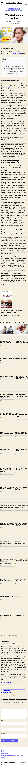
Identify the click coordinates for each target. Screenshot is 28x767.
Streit (17, 635)
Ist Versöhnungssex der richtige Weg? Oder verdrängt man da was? (14, 72)
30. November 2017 (19, 21)
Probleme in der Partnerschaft (14, 10)
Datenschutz (4, 753)
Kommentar (4, 708)
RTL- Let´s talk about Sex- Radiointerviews (14, 11)
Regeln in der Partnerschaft (9, 635)
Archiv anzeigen (6, 682)
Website (3, 733)
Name (3, 720)
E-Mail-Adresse (5, 727)
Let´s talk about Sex (15, 53)
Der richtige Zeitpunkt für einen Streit (15, 66)
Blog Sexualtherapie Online (14, 3)
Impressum (4, 752)
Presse (3, 750)
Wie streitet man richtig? (11, 64)
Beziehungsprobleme (14, 8)
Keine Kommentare (15, 23)
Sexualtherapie (7, 87)
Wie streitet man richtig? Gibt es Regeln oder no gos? (15, 69)
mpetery (10, 21)
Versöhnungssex (7, 636)
